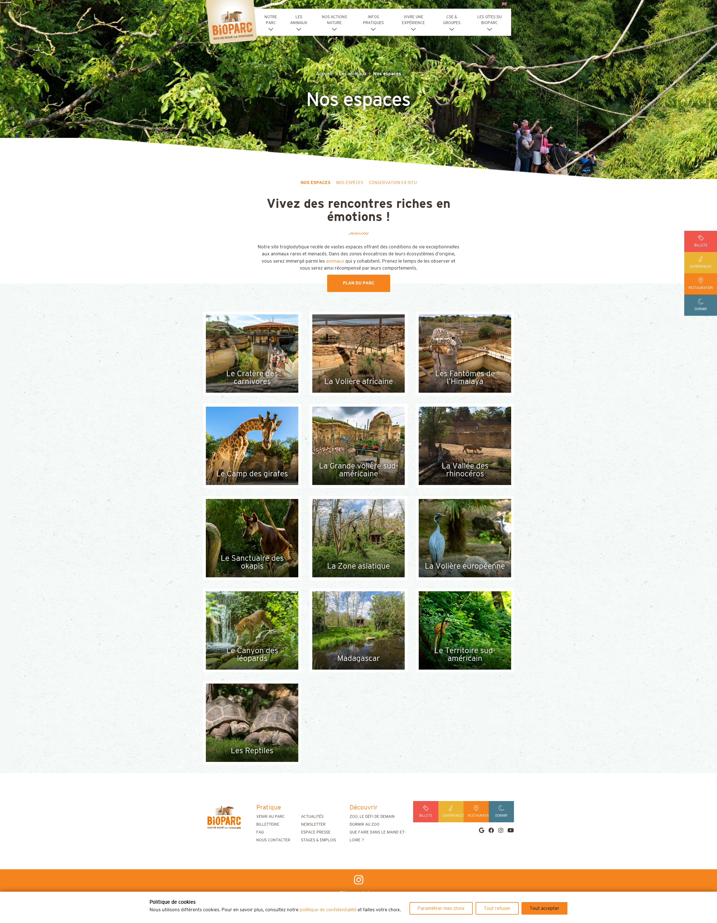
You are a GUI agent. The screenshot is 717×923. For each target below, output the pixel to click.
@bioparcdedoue (358, 893)
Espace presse (315, 832)
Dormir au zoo (365, 825)
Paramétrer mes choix (441, 908)
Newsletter (313, 825)
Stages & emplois (318, 840)
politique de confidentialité (328, 909)
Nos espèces (349, 183)
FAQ (260, 832)
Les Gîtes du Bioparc (489, 20)
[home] (224, 817)
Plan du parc (358, 283)
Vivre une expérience (413, 20)
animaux (335, 261)
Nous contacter (273, 840)
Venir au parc (270, 817)
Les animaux (353, 73)
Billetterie (267, 825)
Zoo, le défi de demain (372, 817)
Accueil (324, 73)
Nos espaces (315, 183)
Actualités (312, 817)
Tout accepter (544, 908)
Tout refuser (497, 908)
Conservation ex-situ (393, 183)
